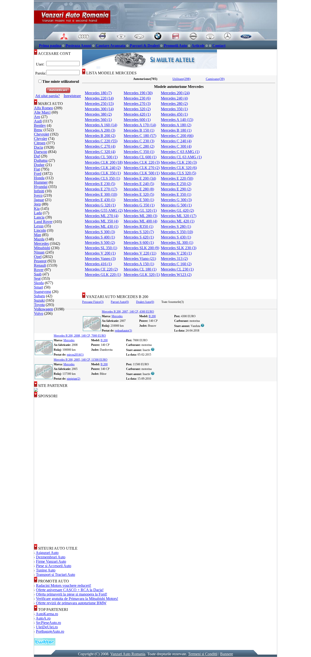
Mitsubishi (42, 248)
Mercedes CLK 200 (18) (104, 162)
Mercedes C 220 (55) (101, 141)
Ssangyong (42, 292)
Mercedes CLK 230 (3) (179, 162)
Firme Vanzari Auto (51, 561)
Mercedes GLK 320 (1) (142, 275)
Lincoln (40, 230)
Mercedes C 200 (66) (177, 136)
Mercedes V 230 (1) (176, 253)
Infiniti (39, 191)
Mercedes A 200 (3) (100, 130)
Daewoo (40, 152)
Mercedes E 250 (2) (176, 184)
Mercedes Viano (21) (140, 258)
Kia (37, 208)
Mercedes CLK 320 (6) (179, 168)
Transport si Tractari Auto (55, 574)
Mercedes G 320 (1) (100, 205)
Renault (40, 265)
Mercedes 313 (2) (174, 258)
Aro (37, 117)
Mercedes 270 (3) (137, 104)
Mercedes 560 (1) (98, 120)
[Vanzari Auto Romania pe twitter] (44, 644)
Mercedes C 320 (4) (100, 152)
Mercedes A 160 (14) (101, 125)
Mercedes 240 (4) (174, 98)
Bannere (226, 654)
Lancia (39, 217)
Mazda (39, 239)
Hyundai (40, 187)
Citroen (39, 143)
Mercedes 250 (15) (99, 104)
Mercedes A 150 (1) (139, 264)
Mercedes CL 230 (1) (177, 269)
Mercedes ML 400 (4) (140, 221)
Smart (38, 287)
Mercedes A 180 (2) (176, 125)
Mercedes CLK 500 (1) (142, 173)
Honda (39, 178)
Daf (37, 156)
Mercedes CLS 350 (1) (102, 178)
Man (37, 235)
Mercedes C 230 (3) (139, 141)
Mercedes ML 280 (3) (140, 216)
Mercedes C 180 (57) (140, 136)
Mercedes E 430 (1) (100, 200)
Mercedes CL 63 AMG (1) (181, 157)
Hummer (41, 182)
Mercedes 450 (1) (174, 114)
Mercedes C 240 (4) (176, 141)
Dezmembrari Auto (50, 557)
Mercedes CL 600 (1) (140, 157)
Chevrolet (41, 134)
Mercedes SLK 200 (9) (141, 248)
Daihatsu (41, 160)
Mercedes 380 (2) (98, 114)
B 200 (152, 316)
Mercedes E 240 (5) (139, 184)
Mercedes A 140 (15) (177, 120)
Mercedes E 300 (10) (101, 194)
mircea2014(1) (75, 354)
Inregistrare (72, 96)
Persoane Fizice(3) (93, 302)
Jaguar (39, 200)
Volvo (38, 313)
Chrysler (40, 139)
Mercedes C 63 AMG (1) (180, 152)
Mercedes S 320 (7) (139, 232)
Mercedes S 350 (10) (177, 232)
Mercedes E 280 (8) (139, 189)
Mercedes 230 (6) (137, 98)
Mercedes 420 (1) (137, 114)
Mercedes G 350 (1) (139, 205)
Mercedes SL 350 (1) (101, 248)
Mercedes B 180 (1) (176, 130)
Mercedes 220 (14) (99, 98)
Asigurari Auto (47, 553)
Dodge (39, 165)
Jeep (37, 204)
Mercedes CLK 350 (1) (103, 173)
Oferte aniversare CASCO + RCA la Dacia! (70, 590)
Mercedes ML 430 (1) (101, 226)
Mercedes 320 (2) (137, 109)
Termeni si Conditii (202, 654)
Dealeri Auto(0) (145, 302)
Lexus (38, 226)
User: (40, 64)
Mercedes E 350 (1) (176, 194)
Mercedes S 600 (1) (139, 242)
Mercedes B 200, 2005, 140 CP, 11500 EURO (80, 359)
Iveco (38, 195)
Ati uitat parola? (47, 96)
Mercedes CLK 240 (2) (103, 168)
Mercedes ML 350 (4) (101, 221)
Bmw (38, 130)
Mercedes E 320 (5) (139, 194)
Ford (37, 173)
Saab (38, 274)
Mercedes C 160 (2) (176, 264)
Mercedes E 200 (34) (140, 178)
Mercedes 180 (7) (98, 93)
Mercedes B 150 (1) (139, 130)
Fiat (37, 169)
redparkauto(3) (123, 330)
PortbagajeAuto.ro (50, 631)
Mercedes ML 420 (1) (177, 221)
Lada (38, 213)
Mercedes (41, 243)
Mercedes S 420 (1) (139, 237)
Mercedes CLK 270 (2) (142, 168)
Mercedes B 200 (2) (100, 136)
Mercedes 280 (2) (174, 104)
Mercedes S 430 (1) (176, 237)
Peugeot (40, 261)
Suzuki (39, 300)
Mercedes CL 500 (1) (101, 157)
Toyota (39, 305)
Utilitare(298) (181, 79)
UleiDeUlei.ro (47, 627)
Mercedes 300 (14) (99, 109)
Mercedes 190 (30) (138, 93)
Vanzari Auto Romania (127, 654)
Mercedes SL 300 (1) (177, 242)
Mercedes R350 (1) (138, 226)
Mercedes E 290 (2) (176, 189)
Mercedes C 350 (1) (139, 152)
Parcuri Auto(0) (120, 302)
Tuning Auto (45, 570)
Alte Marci (42, 112)
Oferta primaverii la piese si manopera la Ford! (71, 594)
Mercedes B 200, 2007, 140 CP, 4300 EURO (128, 311)
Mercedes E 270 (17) (101, 189)
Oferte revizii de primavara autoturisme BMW (71, 603)
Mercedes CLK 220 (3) (142, 162)
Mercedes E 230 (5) (100, 184)
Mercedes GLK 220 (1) (103, 275)
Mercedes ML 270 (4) (101, 216)
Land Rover (43, 222)
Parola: (40, 73)
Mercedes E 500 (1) (139, 200)
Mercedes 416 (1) (98, 264)
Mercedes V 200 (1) (100, 253)
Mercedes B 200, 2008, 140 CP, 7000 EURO (80, 335)
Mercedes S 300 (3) (100, 232)
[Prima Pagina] (155, 39)
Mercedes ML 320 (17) (178, 216)
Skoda (39, 283)
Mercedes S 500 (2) (100, 242)
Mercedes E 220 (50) (177, 178)
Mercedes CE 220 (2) (101, 269)
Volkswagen (43, 309)
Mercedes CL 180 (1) (140, 269)
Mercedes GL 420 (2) (177, 210)
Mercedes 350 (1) (174, 109)
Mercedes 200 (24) (175, 93)
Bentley (40, 125)
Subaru (39, 296)
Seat (37, 278)
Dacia (38, 147)
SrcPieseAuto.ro (48, 623)
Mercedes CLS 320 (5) (178, 173)
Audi (38, 121)
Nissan (39, 252)
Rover (38, 270)
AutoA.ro (43, 618)
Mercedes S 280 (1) (176, 226)
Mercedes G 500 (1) (176, 205)
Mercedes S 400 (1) (100, 237)
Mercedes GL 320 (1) (140, 210)
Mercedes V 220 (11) (140, 253)
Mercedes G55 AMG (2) (104, 210)
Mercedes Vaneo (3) (100, 258)
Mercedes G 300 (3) (176, 200)
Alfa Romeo (43, 108)
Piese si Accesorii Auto (53, 566)
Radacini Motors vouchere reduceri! (63, 585)
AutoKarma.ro (47, 614)
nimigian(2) (73, 378)
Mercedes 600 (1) (137, 120)
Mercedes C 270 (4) (100, 146)
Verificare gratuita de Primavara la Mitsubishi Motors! (77, 599)
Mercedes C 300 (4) (176, 146)
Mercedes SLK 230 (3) (178, 248)
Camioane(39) (215, 79)
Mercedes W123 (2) (176, 275)
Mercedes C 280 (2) (139, 146)
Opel (38, 257)
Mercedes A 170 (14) (140, 125)
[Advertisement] (179, 284)
